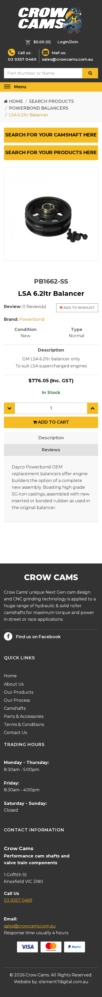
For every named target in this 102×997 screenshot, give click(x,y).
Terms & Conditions (24, 724)
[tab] (51, 135)
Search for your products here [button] (51, 152)
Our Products (18, 692)
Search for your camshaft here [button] (51, 135)
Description (51, 437)
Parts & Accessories (23, 716)
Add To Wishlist (79, 308)
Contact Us (15, 732)
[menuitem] (36, 42)
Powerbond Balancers (38, 108)
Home (15, 101)
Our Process (17, 700)
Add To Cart (53, 422)
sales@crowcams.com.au (67, 59)
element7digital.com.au (63, 981)
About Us (14, 684)
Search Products (51, 101)
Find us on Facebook (38, 636)
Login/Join (68, 42)
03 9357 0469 (22, 59)
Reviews (51, 449)
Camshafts (15, 708)
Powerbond (31, 319)
